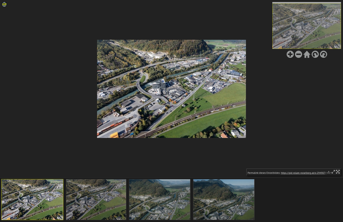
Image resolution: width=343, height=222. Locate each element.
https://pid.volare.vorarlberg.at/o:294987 (303, 172)
